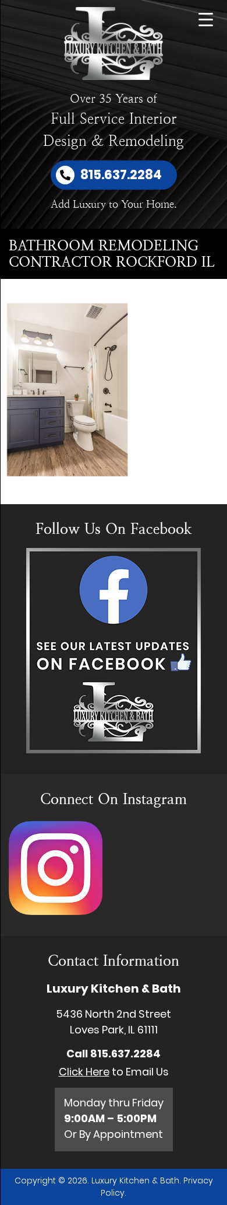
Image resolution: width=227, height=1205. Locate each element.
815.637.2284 (125, 1053)
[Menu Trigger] (206, 19)
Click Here (84, 1071)
